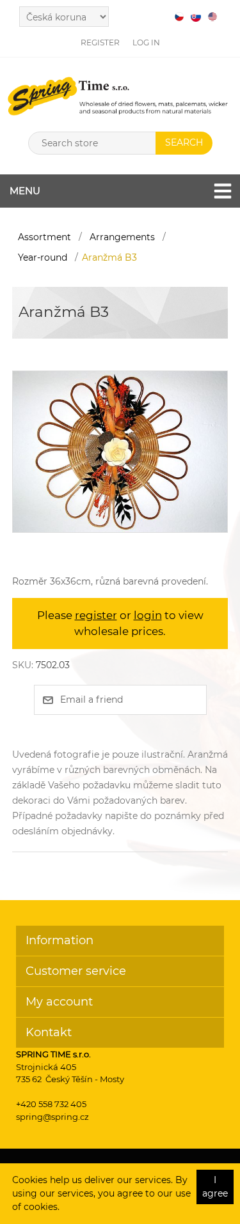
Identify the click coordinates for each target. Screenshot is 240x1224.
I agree (215, 1186)
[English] (212, 16)
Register (100, 42)
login (148, 615)
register (96, 615)
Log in (146, 42)
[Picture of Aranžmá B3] (120, 450)
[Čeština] (179, 16)
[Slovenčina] (196, 16)
